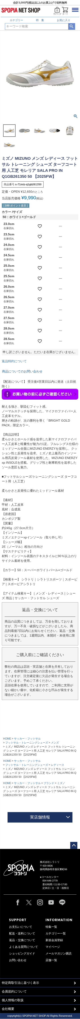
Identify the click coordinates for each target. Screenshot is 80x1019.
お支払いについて (20, 926)
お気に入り (63, 20)
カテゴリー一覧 (56, 933)
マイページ (53, 946)
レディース (57, 764)
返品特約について (14, 361)
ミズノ (61, 783)
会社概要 (8, 1009)
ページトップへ (73, 845)
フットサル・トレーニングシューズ (26, 742)
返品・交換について (22, 940)
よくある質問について (23, 946)
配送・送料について (22, 933)
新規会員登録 (54, 940)
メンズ (55, 742)
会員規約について (14, 991)
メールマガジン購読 (59, 953)
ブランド (49, 783)
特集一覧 (51, 926)
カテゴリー (16, 20)
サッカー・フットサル (27, 738)
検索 (71, 26)
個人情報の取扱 (13, 1000)
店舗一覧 (51, 960)
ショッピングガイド (22, 953)
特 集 (40, 20)
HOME (7, 738)
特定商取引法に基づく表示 (20, 983)
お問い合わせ (17, 960)
